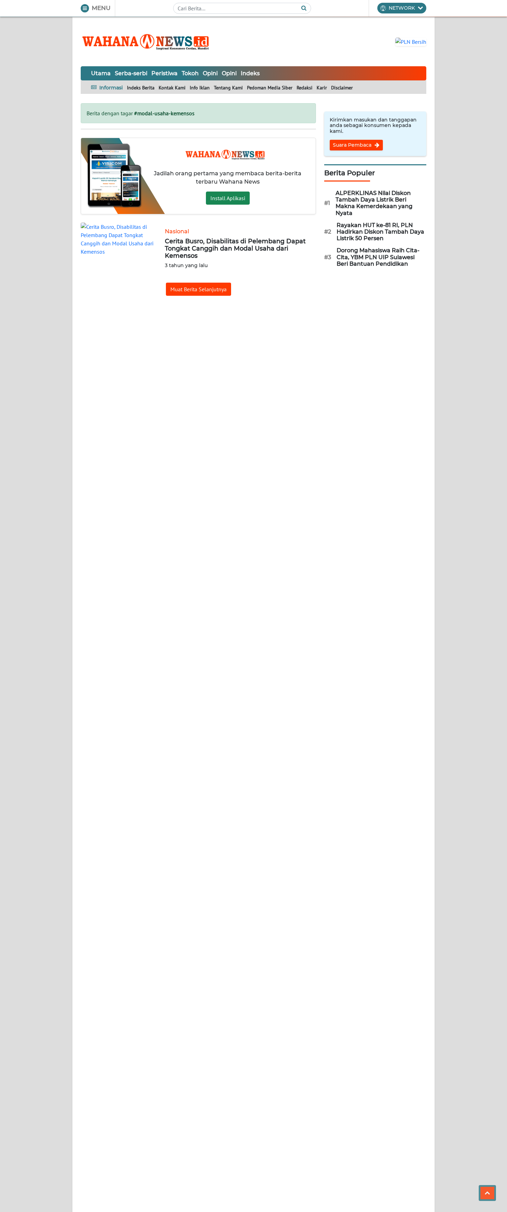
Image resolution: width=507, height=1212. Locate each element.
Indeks (250, 73)
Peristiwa (164, 73)
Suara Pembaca (353, 145)
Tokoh (190, 73)
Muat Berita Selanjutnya (198, 289)
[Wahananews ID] (150, 41)
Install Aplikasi (227, 198)
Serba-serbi (131, 73)
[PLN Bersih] (410, 41)
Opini (210, 73)
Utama (101, 73)
